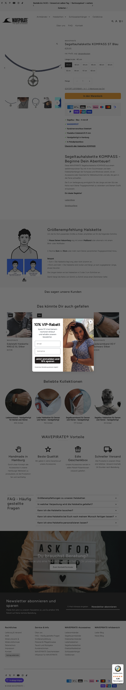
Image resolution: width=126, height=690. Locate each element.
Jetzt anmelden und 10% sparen (47, 360)
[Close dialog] (90, 321)
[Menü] (122, 665)
